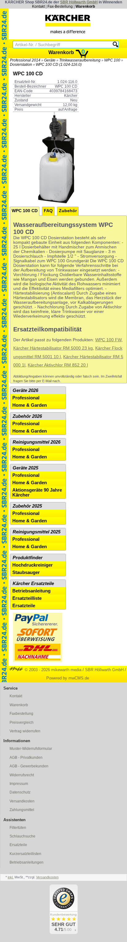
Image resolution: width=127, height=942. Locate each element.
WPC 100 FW (108, 340)
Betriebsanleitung (31, 590)
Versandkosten (22, 801)
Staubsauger (26, 572)
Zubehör (68, 210)
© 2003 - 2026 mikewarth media (52, 669)
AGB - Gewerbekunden (29, 766)
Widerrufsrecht (22, 775)
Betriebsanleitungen (26, 862)
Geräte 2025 (25, 467)
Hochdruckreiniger (32, 565)
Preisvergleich (22, 722)
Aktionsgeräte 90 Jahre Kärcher (37, 492)
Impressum (19, 784)
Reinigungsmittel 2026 (36, 442)
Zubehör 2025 (27, 506)
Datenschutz (20, 792)
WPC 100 (112, 60)
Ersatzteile (23, 605)
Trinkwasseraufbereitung (79, 60)
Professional (25, 397)
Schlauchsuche (22, 836)
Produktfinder (28, 557)
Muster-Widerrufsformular (31, 748)
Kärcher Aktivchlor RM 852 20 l (58, 365)
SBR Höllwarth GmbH (79, 2)
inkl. (11, 877)
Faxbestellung (21, 713)
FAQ (48, 210)
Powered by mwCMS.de (67, 678)
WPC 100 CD (25, 210)
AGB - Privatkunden (26, 757)
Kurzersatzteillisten (25, 854)
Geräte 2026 (25, 390)
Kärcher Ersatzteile (33, 583)
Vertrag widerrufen (25, 731)
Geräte (49, 60)
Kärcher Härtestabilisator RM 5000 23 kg (53, 348)
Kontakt (38, 6)
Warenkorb (85, 6)
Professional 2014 (25, 60)
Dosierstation (21, 64)
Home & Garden (29, 405)
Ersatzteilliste (27, 598)
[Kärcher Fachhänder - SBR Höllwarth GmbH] (68, 24)
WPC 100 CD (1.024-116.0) (59, 64)
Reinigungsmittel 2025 (36, 531)
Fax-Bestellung (60, 6)
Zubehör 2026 (27, 416)
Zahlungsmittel (22, 810)
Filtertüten (18, 827)
